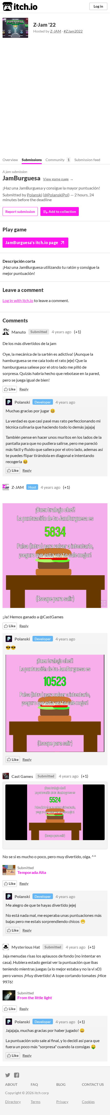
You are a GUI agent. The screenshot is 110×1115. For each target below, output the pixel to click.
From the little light (34, 997)
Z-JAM (55, 31)
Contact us (93, 1084)
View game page (56, 179)
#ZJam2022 (73, 31)
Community (55, 160)
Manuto (19, 331)
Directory (13, 1102)
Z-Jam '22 (44, 25)
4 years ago (61, 331)
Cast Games (22, 776)
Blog (60, 1084)
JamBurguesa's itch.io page (31, 242)
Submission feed (87, 160)
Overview (10, 160)
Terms (35, 1102)
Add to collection (62, 211)
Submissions (32, 160)
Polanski (34, 194)
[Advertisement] (55, 95)
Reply (23, 389)
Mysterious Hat (26, 947)
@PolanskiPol (56, 194)
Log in (98, 6)
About (11, 1084)
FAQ (34, 1084)
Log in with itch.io (18, 300)
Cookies (88, 1102)
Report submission (20, 211)
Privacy (62, 1102)
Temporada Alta (31, 872)
